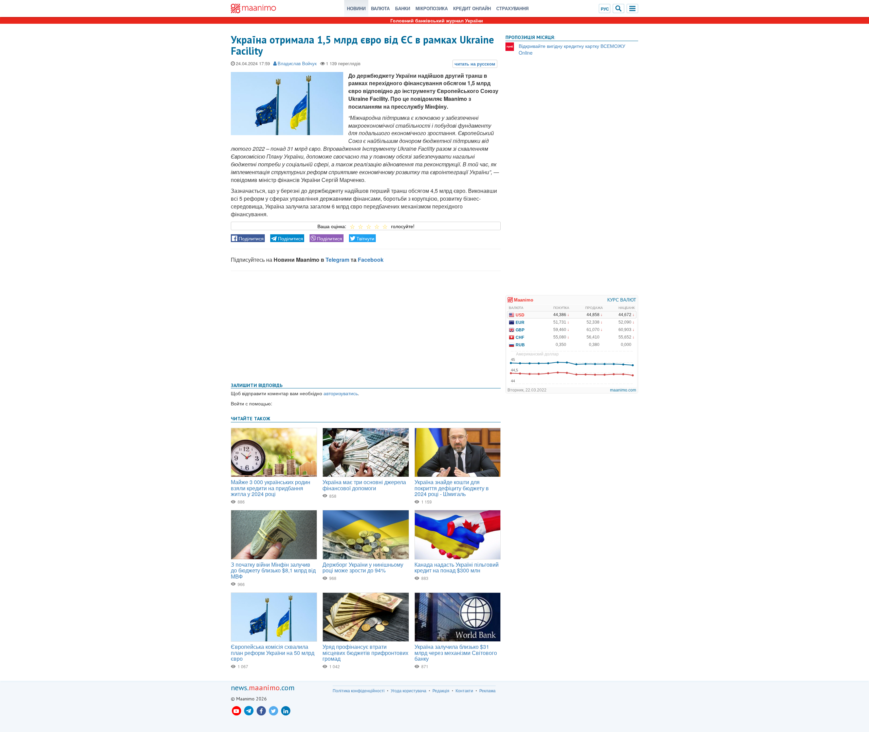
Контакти (464, 690)
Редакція (440, 690)
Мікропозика (431, 8)
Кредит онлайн (472, 8)
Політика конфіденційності (359, 690)
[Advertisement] (366, 325)
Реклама (487, 690)
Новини (356, 8)
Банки (402, 8)
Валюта (380, 8)
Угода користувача (408, 690)
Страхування (512, 8)
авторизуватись (340, 393)
